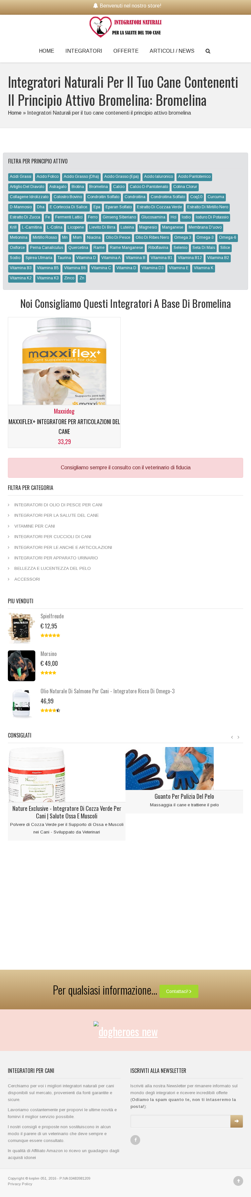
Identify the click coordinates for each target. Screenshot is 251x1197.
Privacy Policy (20, 1184)
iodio (186, 217)
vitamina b (135, 257)
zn (81, 278)
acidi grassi (20, 176)
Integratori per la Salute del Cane (56, 515)
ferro (92, 217)
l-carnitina (32, 227)
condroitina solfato (168, 197)
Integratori (83, 51)
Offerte (126, 51)
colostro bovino (68, 197)
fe (47, 217)
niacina (94, 237)
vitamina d (86, 257)
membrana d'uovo (205, 227)
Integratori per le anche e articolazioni (63, 547)
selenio (180, 247)
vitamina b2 (218, 257)
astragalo (57, 186)
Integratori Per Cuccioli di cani (52, 536)
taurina (64, 257)
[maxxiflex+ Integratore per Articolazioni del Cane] (64, 370)
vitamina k (203, 268)
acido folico (48, 176)
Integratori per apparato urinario (56, 557)
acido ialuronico (158, 176)
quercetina (78, 247)
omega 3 (182, 237)
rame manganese (126, 247)
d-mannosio (21, 207)
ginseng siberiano (119, 217)
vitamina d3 (153, 268)
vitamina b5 (48, 268)
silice (225, 247)
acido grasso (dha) (81, 176)
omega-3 (205, 237)
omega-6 (227, 237)
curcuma (216, 197)
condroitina (135, 197)
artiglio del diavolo (27, 186)
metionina (18, 237)
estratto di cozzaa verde (159, 207)
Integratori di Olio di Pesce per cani (58, 504)
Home (46, 51)
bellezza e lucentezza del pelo (52, 568)
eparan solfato (119, 207)
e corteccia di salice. (69, 207)
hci (173, 217)
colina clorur (185, 186)
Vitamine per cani (34, 526)
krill (13, 227)
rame (99, 247)
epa (96, 207)
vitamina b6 (75, 268)
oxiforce (17, 247)
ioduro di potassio (212, 217)
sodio (15, 257)
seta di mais (203, 247)
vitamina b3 (21, 268)
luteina (127, 227)
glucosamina (153, 217)
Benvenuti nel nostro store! (130, 6)
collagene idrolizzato (29, 197)
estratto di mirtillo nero (207, 207)
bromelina (98, 186)
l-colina (54, 227)
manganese (172, 227)
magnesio (148, 227)
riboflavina (158, 247)
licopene (76, 227)
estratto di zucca (25, 217)
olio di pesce (118, 237)
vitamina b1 (162, 257)
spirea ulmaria (38, 257)
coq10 (196, 197)
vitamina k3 (48, 278)
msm (77, 237)
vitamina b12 (190, 257)
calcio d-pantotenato (149, 186)
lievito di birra (102, 227)
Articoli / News (172, 51)
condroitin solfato (103, 197)
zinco (69, 278)
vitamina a (111, 257)
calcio (119, 186)
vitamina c (101, 268)
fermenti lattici (69, 217)
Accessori (27, 579)
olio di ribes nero (152, 237)
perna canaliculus (46, 247)
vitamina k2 (21, 278)
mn (65, 237)
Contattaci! (177, 991)
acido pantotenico (194, 176)
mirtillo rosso (45, 237)
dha (40, 207)
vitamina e (179, 268)
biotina (78, 186)
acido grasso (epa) (121, 176)
